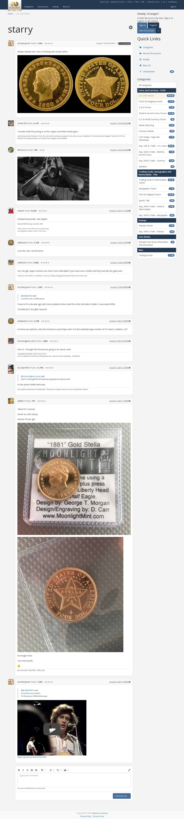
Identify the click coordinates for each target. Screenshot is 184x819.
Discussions (43, 6)
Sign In (173, 6)
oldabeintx (22, 242)
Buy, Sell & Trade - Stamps (156, 231)
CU (164, 2)
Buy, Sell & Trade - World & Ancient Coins (156, 153)
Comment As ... (122, 796)
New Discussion (146, 30)
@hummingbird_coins (30, 376)
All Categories (145, 85)
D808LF (21, 401)
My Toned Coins (40, 354)
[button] (130, 27)
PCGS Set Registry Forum (156, 101)
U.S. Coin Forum (124, 43)
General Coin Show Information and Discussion (156, 243)
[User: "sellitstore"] (11, 262)
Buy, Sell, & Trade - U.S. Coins (156, 145)
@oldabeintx (26, 295)
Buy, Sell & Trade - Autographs (156, 215)
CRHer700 (22, 123)
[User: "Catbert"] (11, 211)
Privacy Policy (85, 816)
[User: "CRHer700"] (11, 123)
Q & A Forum (156, 107)
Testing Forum (156, 255)
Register (153, 25)
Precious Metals (156, 131)
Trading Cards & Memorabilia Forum (156, 181)
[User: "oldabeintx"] (11, 242)
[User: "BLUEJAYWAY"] (11, 369)
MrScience (22, 150)
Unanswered (157, 71)
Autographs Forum (156, 188)
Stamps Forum (156, 225)
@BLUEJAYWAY (27, 690)
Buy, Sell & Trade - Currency (156, 160)
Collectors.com (153, 2)
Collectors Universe (99, 813)
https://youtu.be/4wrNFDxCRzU (32, 757)
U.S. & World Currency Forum (156, 119)
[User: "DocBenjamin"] (11, 43)
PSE (142, 2)
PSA (136, 2)
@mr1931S (118, 136)
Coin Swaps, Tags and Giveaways (156, 138)
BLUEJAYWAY (23, 367)
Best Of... (67, 6)
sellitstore (21, 262)
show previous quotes (30, 693)
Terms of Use (98, 816)
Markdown (31, 788)
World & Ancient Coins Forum (156, 113)
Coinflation (172, 2)
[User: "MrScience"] (11, 150)
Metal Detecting (156, 125)
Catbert (20, 210)
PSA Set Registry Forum (156, 194)
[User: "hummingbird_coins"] (11, 341)
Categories (28, 6)
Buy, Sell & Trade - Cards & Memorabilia (156, 208)
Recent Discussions (151, 53)
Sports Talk (156, 200)
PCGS (130, 2)
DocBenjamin (23, 43)
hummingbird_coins (26, 341)
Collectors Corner (117, 2)
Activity (56, 6)
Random (156, 166)
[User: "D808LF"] (11, 401)
